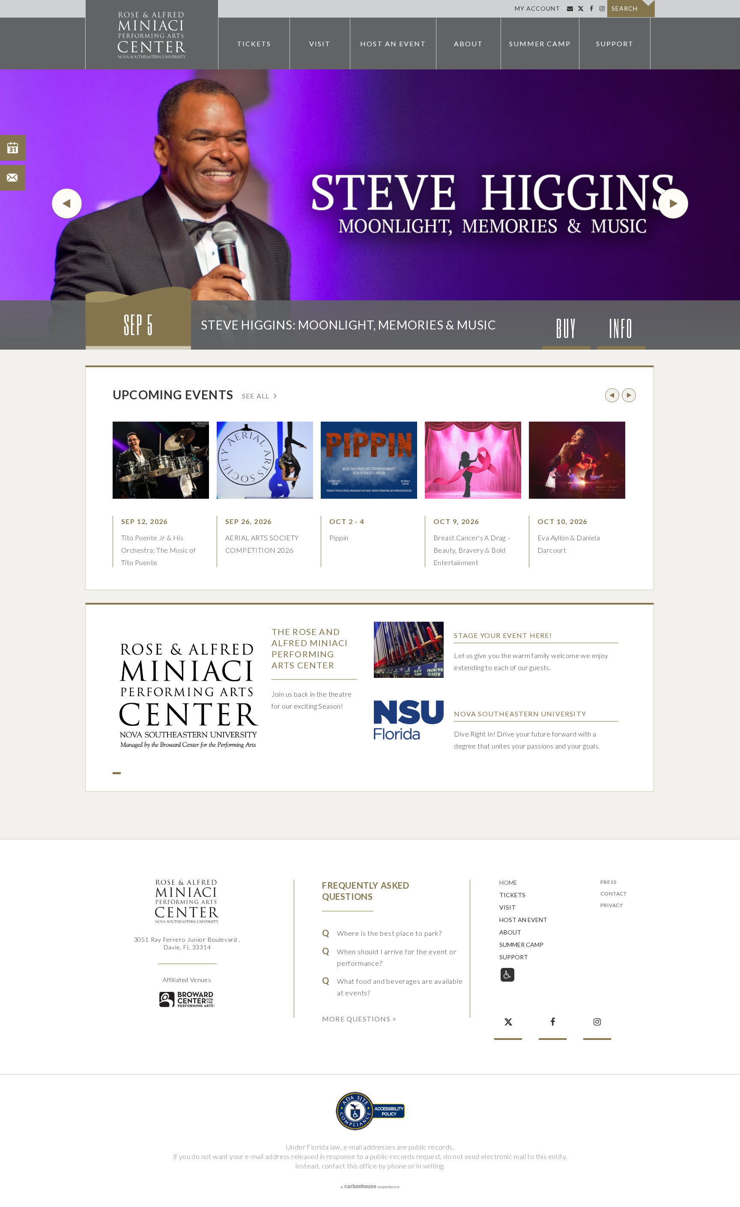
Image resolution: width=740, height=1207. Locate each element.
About (468, 43)
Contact (613, 894)
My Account (537, 8)
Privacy (611, 905)
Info (621, 328)
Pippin (338, 537)
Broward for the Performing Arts (187, 999)
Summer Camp (540, 43)
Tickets (254, 43)
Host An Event (393, 43)
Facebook (591, 8)
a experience (370, 1186)
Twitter (580, 8)
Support (615, 43)
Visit (320, 43)
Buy (566, 328)
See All (255, 395)
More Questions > (359, 1018)
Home (508, 883)
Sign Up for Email (569, 8)
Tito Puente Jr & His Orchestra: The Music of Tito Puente (158, 549)
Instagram (602, 8)
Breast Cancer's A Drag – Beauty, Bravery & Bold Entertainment (472, 549)
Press (608, 882)
